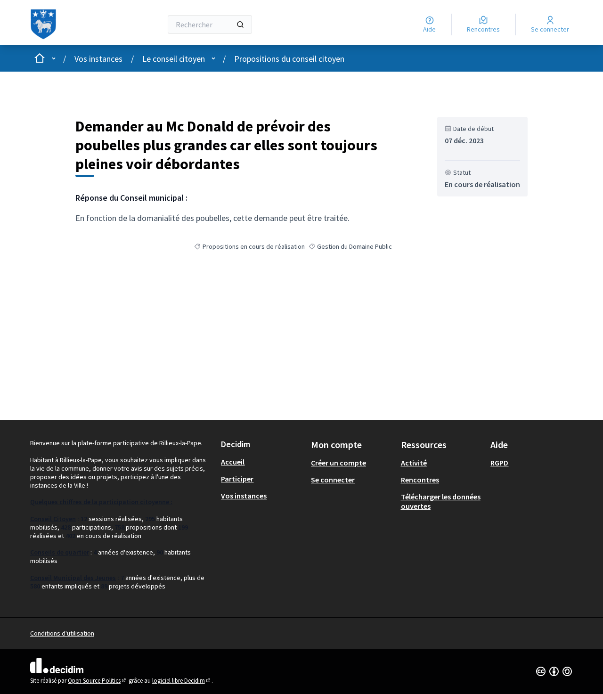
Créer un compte (338, 462)
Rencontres (420, 479)
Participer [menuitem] (237, 478)
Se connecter (333, 479)
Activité (414, 462)
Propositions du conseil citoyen (289, 58)
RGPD (499, 462)
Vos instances (98, 58)
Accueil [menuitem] (232, 461)
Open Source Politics (97, 681)
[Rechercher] (240, 24)
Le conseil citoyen (173, 58)
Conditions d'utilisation (62, 633)
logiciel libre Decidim (182, 681)
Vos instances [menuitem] (244, 495)
